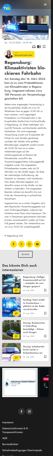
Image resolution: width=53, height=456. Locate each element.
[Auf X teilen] (21, 244)
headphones (34, 47)
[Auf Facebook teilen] (13, 244)
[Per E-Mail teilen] (37, 244)
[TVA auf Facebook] (21, 411)
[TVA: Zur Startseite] (6, 8)
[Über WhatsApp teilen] (29, 244)
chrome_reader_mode (39, 47)
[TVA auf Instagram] (29, 411)
